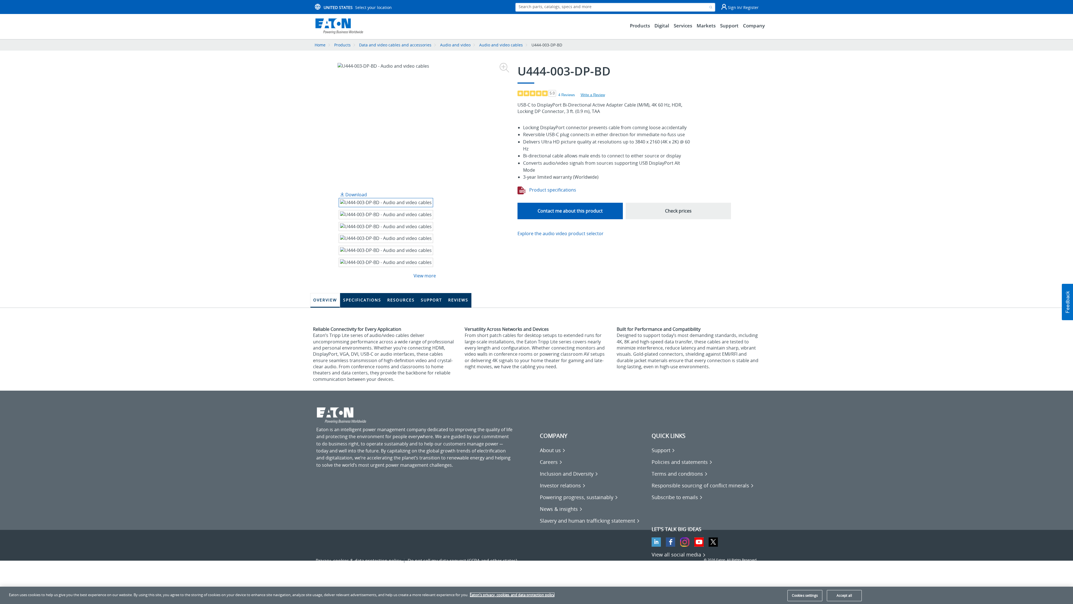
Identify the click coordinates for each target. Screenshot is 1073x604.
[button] (1067, 302)
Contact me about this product (570, 211)
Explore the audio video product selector (560, 233)
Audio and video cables (501, 45)
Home (320, 45)
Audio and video (455, 45)
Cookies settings (805, 595)
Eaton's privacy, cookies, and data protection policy (512, 594)
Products (342, 45)
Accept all (844, 595)
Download (355, 195)
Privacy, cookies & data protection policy (358, 561)
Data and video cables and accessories (396, 45)
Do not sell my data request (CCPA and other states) (462, 561)
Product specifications (552, 190)
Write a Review (593, 95)
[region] (536, 595)
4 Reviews (566, 95)
